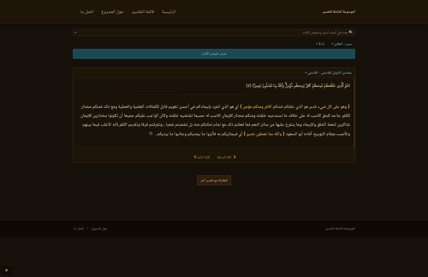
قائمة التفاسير (143, 12)
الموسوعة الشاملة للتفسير (340, 228)
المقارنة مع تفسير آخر (214, 181)
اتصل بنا (86, 12)
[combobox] (214, 32)
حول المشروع (112, 12)
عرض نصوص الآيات (214, 54)
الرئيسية (169, 12)
